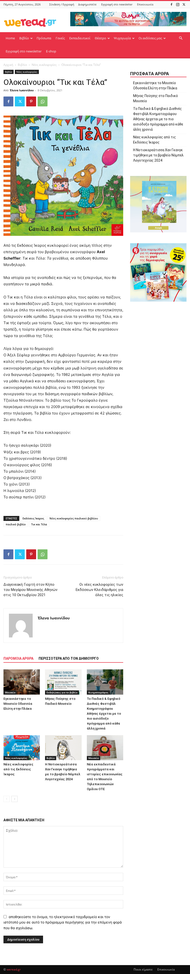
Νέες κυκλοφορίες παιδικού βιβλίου (73, 518)
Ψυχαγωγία (122, 38)
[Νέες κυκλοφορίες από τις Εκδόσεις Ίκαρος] (21, 747)
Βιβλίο (24, 38)
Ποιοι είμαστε (143, 969)
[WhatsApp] (43, 101)
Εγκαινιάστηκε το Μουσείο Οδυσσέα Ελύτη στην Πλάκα (17, 703)
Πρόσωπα (44, 38)
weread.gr (14, 969)
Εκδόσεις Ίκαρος (33, 518)
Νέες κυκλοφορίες (44, 65)
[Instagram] (177, 4)
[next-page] (14, 799)
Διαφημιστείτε (87, 4)
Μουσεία (10, 692)
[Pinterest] (31, 101)
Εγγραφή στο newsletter (116, 4)
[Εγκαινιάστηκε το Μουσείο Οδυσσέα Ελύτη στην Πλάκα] (21, 681)
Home (10, 38)
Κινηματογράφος (98, 692)
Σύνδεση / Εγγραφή (61, 4)
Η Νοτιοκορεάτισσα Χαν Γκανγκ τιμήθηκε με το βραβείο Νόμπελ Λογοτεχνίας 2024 (158, 155)
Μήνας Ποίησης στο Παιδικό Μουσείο (155, 98)
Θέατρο (100, 38)
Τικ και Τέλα (39, 524)
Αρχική (8, 65)
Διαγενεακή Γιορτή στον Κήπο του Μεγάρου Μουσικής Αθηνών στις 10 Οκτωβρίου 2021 (30, 589)
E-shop (51, 51)
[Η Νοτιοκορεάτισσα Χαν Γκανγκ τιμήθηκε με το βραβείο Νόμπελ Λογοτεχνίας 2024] (63, 747)
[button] (181, 38)
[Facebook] (171, 4)
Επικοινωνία (145, 4)
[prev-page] (6, 799)
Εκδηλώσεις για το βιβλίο (62, 692)
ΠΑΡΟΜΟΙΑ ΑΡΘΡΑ (18, 658)
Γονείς (60, 38)
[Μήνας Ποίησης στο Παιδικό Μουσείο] (63, 681)
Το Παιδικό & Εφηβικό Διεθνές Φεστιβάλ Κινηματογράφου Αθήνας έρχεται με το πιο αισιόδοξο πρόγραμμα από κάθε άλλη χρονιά (104, 713)
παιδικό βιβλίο (16, 524)
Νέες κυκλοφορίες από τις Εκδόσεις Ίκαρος (18, 769)
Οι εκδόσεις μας (150, 38)
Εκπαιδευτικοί (79, 38)
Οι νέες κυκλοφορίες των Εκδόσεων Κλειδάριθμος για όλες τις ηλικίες (99, 589)
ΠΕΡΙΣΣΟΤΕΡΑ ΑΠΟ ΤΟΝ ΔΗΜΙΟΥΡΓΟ (69, 658)
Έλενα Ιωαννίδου (22, 90)
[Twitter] (184, 4)
